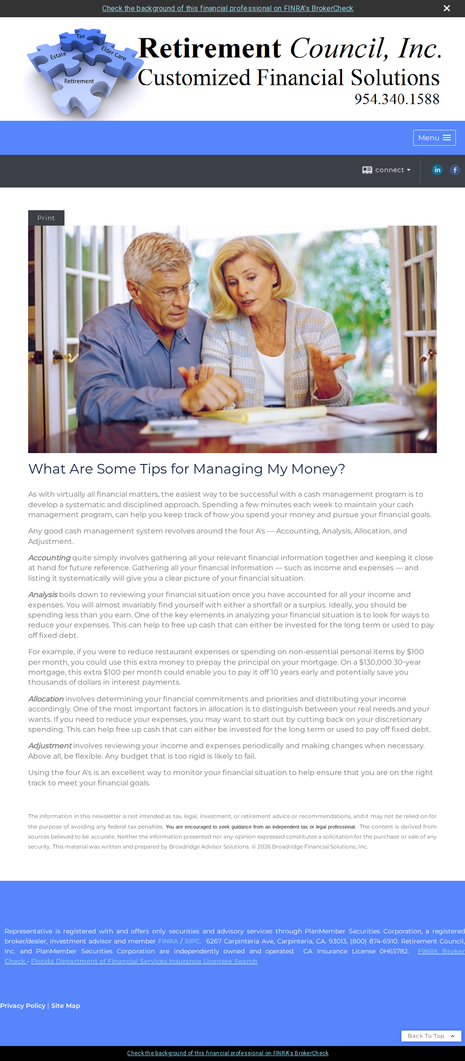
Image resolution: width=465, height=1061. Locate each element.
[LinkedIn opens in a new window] (437, 173)
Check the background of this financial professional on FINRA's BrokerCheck (227, 8)
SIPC (192, 941)
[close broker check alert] (446, 8)
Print (46, 218)
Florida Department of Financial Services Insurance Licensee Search (144, 961)
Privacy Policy (22, 1006)
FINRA (168, 941)
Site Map (65, 1006)
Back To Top (427, 1035)
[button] (434, 138)
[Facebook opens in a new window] (455, 173)
